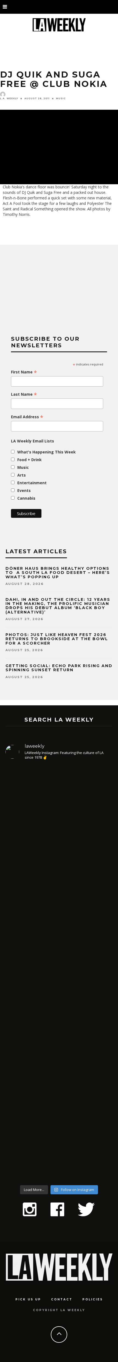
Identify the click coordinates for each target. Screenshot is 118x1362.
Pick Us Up (28, 1299)
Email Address (27, 417)
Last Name (24, 394)
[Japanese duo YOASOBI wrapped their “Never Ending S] (59, 933)
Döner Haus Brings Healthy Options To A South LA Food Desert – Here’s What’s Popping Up (57, 572)
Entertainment (32, 482)
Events (24, 490)
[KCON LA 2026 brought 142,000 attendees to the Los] (59, 1022)
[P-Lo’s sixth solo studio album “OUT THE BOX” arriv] (59, 1122)
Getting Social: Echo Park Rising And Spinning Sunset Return (59, 667)
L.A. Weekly (9, 98)
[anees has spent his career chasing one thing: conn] (59, 824)
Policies (92, 1299)
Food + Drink (29, 459)
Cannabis (26, 498)
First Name (24, 372)
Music (61, 98)
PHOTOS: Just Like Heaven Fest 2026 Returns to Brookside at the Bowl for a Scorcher (56, 639)
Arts (21, 475)
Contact (61, 1299)
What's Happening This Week (46, 452)
